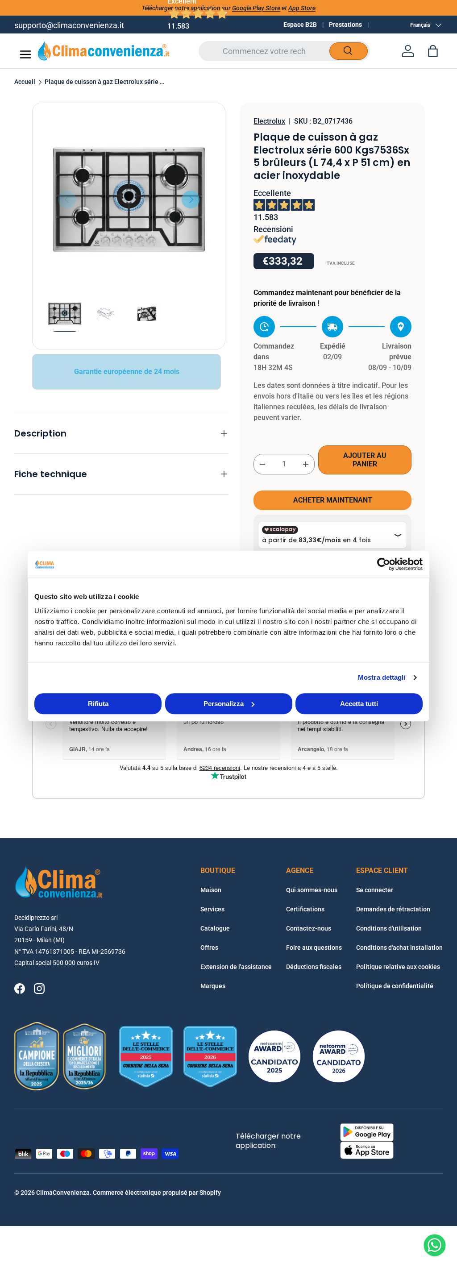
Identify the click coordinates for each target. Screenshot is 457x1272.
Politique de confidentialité (394, 985)
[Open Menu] (25, 54)
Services (212, 909)
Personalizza (224, 703)
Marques (212, 985)
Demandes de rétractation (393, 909)
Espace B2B (300, 24)
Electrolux (269, 121)
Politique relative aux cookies (398, 966)
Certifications (305, 909)
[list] (128, 199)
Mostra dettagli (382, 677)
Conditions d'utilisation (389, 928)
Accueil (24, 82)
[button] (433, 51)
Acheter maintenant (332, 500)
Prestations (345, 24)
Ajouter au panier (364, 459)
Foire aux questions (314, 947)
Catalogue (215, 928)
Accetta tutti (359, 703)
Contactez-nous (308, 928)
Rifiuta (98, 703)
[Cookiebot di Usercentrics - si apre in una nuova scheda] (384, 564)
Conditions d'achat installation (399, 947)
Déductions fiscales (313, 966)
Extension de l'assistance (236, 966)
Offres (209, 947)
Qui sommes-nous (311, 890)
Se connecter (374, 890)
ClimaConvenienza (63, 1192)
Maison (210, 890)
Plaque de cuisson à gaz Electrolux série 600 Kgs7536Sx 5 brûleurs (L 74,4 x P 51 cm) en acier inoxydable (105, 82)
